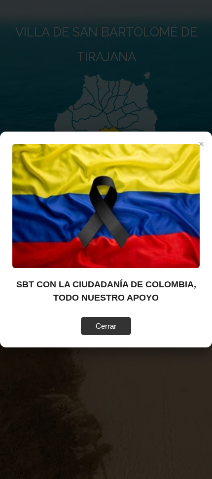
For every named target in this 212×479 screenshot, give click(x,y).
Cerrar (106, 326)
